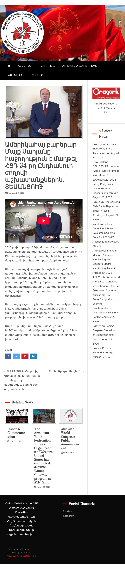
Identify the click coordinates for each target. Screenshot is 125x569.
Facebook (68, 511)
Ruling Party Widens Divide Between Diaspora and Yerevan (105, 188)
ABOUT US (24, 65)
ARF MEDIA (15, 75)
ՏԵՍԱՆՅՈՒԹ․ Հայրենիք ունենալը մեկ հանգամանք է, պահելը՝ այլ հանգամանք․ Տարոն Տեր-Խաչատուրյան (21, 380)
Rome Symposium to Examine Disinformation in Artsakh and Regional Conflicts (105, 308)
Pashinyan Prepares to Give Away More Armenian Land (105, 148)
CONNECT (38, 75)
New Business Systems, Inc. (21, 555)
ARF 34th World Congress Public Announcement (70, 438)
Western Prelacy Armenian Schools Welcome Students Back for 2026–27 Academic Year (103, 232)
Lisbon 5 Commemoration (16, 433)
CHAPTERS (48, 65)
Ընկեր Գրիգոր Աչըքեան (65, 371)
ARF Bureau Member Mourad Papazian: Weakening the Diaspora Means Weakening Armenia (104, 259)
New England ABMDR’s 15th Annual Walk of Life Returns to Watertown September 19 (106, 170)
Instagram (68, 515)
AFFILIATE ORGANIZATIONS (79, 65)
